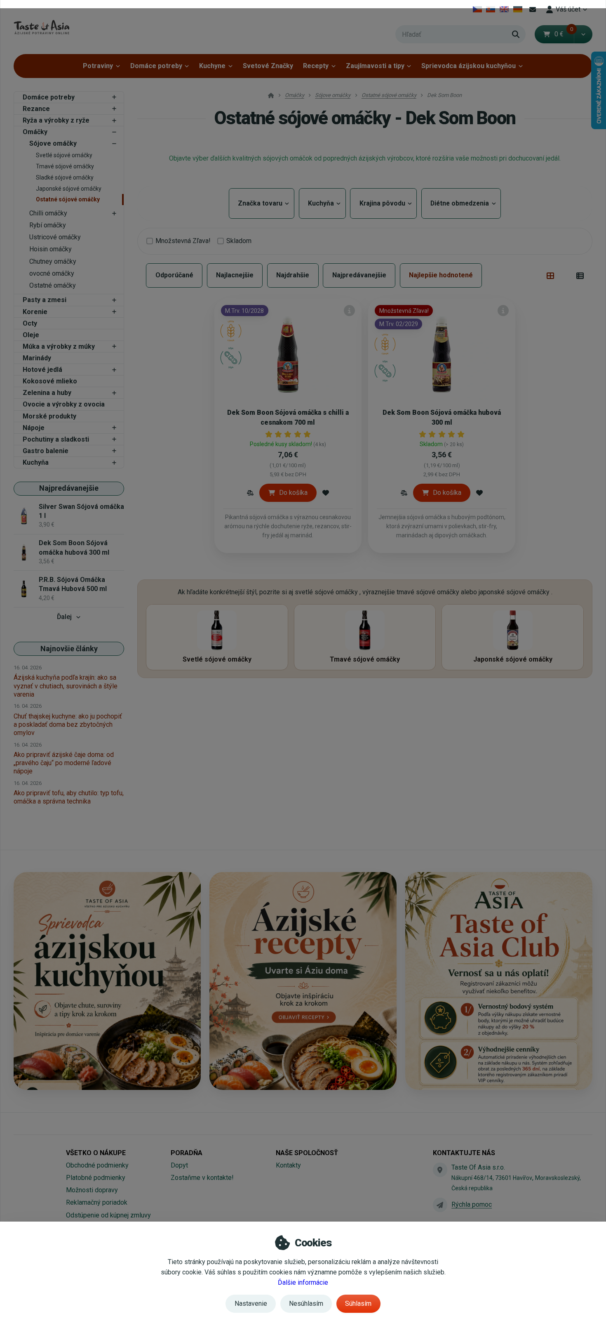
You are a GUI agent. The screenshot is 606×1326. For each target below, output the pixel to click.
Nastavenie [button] (251, 1303)
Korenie (35, 312)
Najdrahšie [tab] (292, 275)
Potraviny (98, 66)
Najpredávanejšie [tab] (359, 275)
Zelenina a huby (47, 393)
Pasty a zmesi (44, 300)
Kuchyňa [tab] (322, 203)
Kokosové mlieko (50, 381)
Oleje (31, 335)
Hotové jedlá (42, 369)
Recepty (316, 66)
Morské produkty (49, 416)
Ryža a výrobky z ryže (56, 120)
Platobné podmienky (95, 1178)
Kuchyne (212, 66)
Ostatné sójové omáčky (68, 199)
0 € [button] (564, 34)
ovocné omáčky (51, 273)
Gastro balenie (45, 451)
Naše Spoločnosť (307, 1153)
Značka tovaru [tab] (261, 203)
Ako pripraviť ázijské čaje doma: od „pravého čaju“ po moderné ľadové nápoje (64, 763)
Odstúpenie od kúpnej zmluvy (108, 1215)
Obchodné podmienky (97, 1165)
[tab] (550, 275)
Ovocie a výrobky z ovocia (64, 404)
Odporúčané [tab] (174, 275)
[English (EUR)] (504, 9)
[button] (583, 34)
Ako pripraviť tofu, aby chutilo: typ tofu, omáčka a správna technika (69, 797)
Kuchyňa (36, 462)
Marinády (37, 358)
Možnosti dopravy (92, 1190)
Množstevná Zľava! (183, 241)
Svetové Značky (268, 66)
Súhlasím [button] (358, 1303)
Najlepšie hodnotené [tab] (441, 275)
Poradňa (186, 1153)
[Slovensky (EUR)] (491, 9)
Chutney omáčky (52, 261)
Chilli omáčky (48, 213)
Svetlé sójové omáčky (64, 155)
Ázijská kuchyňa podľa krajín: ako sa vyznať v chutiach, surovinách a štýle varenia (65, 686)
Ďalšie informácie (303, 1282)
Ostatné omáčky (52, 285)
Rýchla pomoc (471, 1204)
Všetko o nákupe (96, 1153)
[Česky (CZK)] (477, 9)
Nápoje (34, 428)
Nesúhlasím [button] (306, 1303)
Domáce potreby (156, 66)
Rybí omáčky (47, 225)
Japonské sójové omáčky (68, 188)
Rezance (36, 109)
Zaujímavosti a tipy (375, 66)
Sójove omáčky (53, 143)
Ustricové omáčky (55, 237)
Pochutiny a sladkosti (56, 439)
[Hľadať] (516, 34)
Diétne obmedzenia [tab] (461, 203)
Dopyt (179, 1165)
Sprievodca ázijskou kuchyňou (468, 66)
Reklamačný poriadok (96, 1202)
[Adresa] (440, 1170)
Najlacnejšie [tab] (235, 275)
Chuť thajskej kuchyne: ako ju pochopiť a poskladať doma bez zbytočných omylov (68, 724)
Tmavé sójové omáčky (65, 166)
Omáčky (35, 132)
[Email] (532, 9)
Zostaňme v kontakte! (202, 1178)
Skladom (238, 241)
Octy (30, 323)
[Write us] (440, 1205)
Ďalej (64, 617)
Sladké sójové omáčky (65, 177)
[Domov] (41, 27)
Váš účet (568, 9)
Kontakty (288, 1165)
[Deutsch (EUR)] (517, 9)
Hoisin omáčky (50, 249)
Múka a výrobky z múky (59, 346)
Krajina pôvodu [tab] (383, 203)
